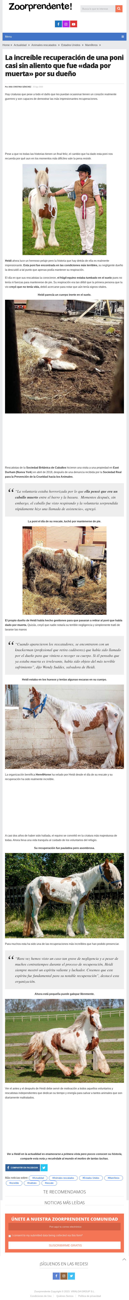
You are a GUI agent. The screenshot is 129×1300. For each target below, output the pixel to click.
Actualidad (20, 45)
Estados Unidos (70, 45)
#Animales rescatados (63, 1178)
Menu (8, 36)
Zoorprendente (42, 1291)
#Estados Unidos (91, 1178)
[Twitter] (71, 1276)
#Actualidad (38, 1178)
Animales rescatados (43, 45)
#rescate (49, 1183)
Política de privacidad (89, 1296)
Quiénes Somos (64, 1296)
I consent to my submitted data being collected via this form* (47, 1235)
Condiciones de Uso (41, 1296)
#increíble (14, 1183)
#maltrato (31, 1183)
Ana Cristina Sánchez (20, 87)
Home (6, 45)
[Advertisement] (64, 128)
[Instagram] (63, 1276)
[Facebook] (56, 1276)
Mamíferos (91, 45)
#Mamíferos (113, 1178)
